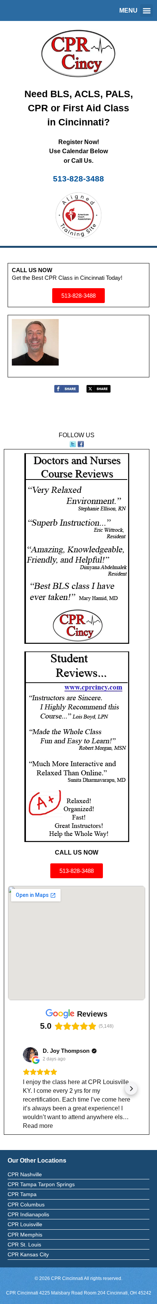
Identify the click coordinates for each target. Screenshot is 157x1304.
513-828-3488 (78, 178)
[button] (146, 10)
